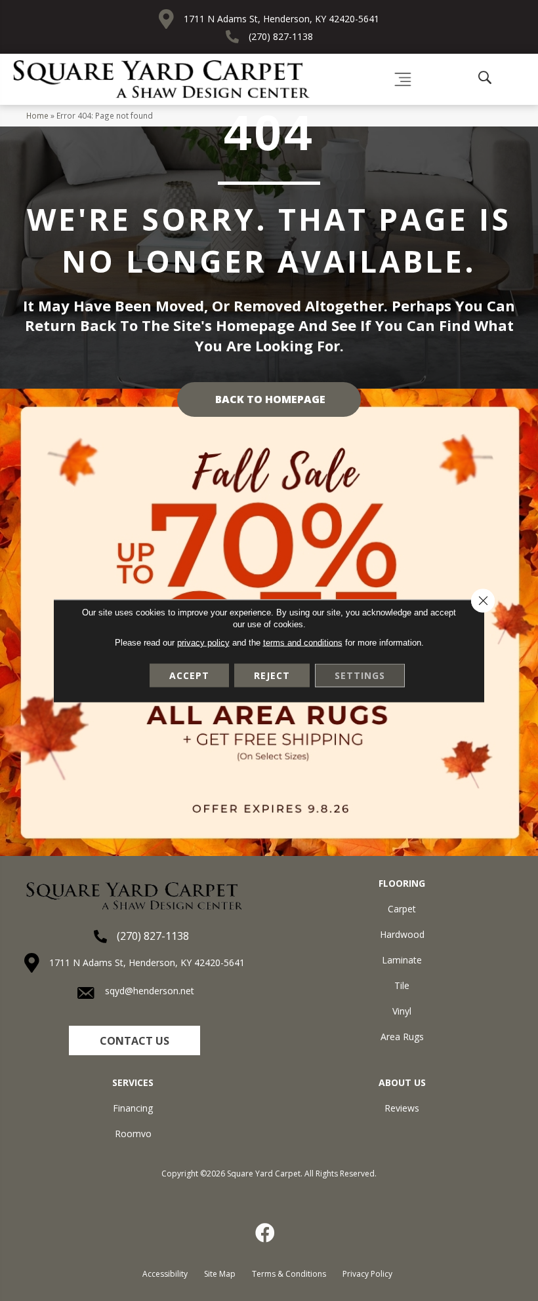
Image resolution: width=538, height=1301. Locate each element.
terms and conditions (302, 642)
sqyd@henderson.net (149, 990)
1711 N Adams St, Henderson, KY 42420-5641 (281, 18)
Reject (272, 675)
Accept (189, 675)
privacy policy (203, 642)
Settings (360, 675)
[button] (134, 1040)
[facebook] (265, 1232)
